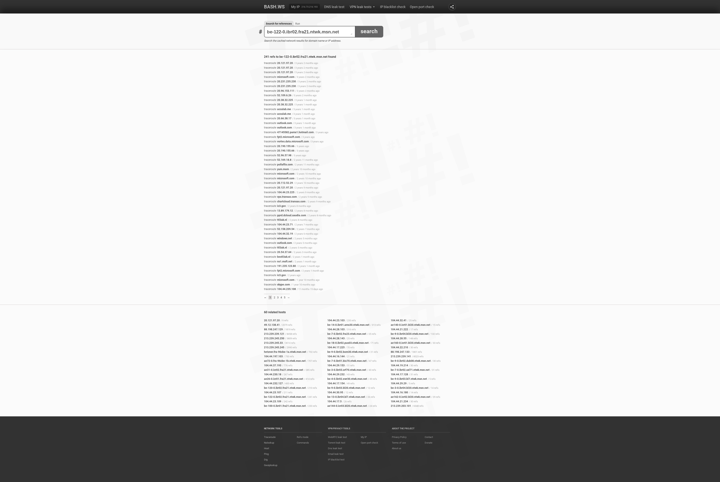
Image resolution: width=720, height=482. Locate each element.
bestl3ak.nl (277, 256)
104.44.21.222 (399, 329)
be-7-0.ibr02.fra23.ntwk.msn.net (346, 333)
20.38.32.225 (278, 99)
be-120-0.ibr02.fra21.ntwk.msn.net (285, 387)
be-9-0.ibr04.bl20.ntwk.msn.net (409, 333)
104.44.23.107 (272, 392)
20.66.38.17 (277, 118)
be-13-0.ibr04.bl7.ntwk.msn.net (346, 396)
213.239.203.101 (401, 405)
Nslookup (269, 442)
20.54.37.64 (277, 252)
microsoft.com (279, 76)
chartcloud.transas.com (284, 201)
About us (396, 448)
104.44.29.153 (336, 365)
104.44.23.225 (279, 192)
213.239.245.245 (274, 347)
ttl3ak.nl (275, 219)
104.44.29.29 (398, 383)
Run (297, 23)
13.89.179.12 (278, 210)
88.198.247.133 (400, 351)
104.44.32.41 (398, 320)
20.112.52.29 (278, 182)
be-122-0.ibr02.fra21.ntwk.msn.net (285, 396)
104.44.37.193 (272, 365)
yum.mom (276, 169)
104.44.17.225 (336, 347)
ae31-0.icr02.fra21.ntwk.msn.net (283, 369)
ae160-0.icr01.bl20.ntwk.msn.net (410, 342)
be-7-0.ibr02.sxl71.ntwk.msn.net (410, 369)
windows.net (278, 238)
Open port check (422, 7)
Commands (303, 442)
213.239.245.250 (274, 338)
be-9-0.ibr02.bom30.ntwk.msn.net (347, 351)
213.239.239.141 (401, 356)
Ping (266, 454)
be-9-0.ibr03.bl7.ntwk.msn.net (409, 378)
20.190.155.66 (279, 146)
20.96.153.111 (279, 90)
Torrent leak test (336, 442)
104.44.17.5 (334, 401)
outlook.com (278, 123)
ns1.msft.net (278, 261)
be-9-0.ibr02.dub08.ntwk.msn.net (411, 360)
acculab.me (277, 109)
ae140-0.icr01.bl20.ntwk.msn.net (410, 324)
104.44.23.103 (336, 320)
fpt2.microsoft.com (282, 136)
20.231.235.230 (280, 81)
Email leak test (336, 454)
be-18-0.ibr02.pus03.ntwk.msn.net (348, 342)
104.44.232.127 (273, 383)
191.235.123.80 (280, 265)
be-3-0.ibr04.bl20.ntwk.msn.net (409, 387)
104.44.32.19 (278, 233)
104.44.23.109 (272, 401)
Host (266, 448)
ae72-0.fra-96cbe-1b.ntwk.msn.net (285, 360)
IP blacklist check (393, 7)
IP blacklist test (336, 459)
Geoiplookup (270, 465)
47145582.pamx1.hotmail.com (289, 132)
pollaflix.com (278, 164)
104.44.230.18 (272, 374)
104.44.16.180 (399, 392)
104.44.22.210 (399, 347)
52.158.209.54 (279, 228)
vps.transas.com (280, 196)
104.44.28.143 (336, 338)
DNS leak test (334, 7)
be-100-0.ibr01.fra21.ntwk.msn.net (285, 405)
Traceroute (270, 437)
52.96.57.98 (277, 155)
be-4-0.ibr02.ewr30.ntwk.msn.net (347, 378)
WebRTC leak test (337, 437)
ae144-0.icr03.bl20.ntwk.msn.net (347, 405)
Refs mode (302, 437)
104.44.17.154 (336, 383)
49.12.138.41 (272, 324)
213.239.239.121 (274, 333)
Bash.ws (274, 7)
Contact (429, 437)
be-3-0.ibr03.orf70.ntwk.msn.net (346, 369)
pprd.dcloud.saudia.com (285, 215)
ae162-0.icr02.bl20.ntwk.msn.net (410, 396)
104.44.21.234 (399, 401)
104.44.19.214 (399, 365)
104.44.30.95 (335, 392)
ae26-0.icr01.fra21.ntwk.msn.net (283, 378)
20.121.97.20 (278, 63)
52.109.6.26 (277, 95)
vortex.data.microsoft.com (286, 141)
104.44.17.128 (399, 374)
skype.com (277, 284)
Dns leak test (335, 448)
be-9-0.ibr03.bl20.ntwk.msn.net (346, 387)
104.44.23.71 (278, 224)
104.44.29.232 (336, 374)
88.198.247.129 (273, 329)
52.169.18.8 (277, 159)
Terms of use (399, 442)
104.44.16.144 (336, 356)
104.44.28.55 (398, 338)
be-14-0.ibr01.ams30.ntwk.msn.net (348, 324)
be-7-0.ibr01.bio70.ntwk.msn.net (347, 360)
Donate (428, 442)
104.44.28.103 (336, 329)
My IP (295, 7)
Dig (266, 459)
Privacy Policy (399, 437)
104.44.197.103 (273, 356)
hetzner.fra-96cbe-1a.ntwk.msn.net (285, 351)
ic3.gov (275, 205)
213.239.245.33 (273, 342)
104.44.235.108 (280, 289)
